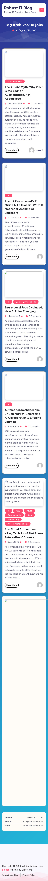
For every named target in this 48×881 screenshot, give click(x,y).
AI (8, 195)
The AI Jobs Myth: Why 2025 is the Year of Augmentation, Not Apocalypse (24, 92)
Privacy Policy (29, 875)
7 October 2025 (15, 103)
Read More (11, 150)
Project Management (18, 524)
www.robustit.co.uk (33, 825)
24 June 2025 (14, 316)
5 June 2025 (13, 542)
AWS (18, 511)
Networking (13, 519)
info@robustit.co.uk (33, 821)
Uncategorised (15, 81)
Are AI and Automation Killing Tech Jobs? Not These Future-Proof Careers (24, 533)
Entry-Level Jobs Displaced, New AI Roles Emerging (24, 309)
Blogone (6, 869)
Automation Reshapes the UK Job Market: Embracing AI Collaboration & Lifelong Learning (23, 415)
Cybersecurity (14, 515)
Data (29, 515)
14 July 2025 (13, 217)
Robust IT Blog (18, 8)
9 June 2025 (13, 426)
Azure (29, 511)
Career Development (26, 302)
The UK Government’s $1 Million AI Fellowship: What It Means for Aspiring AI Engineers (24, 207)
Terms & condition (10, 875)
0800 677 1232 (35, 817)
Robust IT (39, 150)
